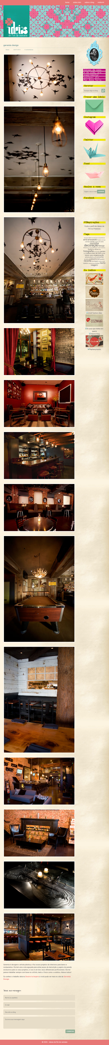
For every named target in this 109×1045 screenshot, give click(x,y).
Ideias (7, 49)
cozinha (94, 243)
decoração (91, 245)
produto (86, 259)
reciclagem (95, 261)
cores (92, 242)
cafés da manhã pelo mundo (5, 984)
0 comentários (29, 49)
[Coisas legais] (94, 347)
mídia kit (101, 2)
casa (99, 240)
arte (85, 239)
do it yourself (90, 247)
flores (97, 249)
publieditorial (94, 259)
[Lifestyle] (94, 310)
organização (98, 255)
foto (100, 249)
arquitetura (101, 238)
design (102, 246)
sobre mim (77, 2)
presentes (100, 257)
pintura (87, 257)
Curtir (37, 984)
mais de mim (96, 253)
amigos (86, 238)
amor (90, 238)
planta (92, 257)
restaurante (102, 261)
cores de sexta (99, 241)
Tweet (41, 984)
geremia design (11, 45)
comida (87, 241)
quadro (102, 259)
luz (84, 253)
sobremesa (91, 263)
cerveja (103, 240)
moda (103, 253)
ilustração (97, 251)
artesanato (92, 239)
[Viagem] (94, 349)
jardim (102, 251)
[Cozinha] (94, 284)
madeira (88, 253)
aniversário (95, 238)
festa (90, 249)
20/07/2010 (16, 49)
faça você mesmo (100, 247)
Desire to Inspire (32, 977)
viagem (94, 265)
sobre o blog (89, 2)
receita (87, 260)
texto (102, 263)
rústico (85, 263)
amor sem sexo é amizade (73, 984)
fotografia (88, 251)
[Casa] (94, 331)
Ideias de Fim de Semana (16, 21)
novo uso (89, 255)
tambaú (97, 263)
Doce (85, 247)
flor (93, 249)
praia (95, 257)
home (67, 2)
